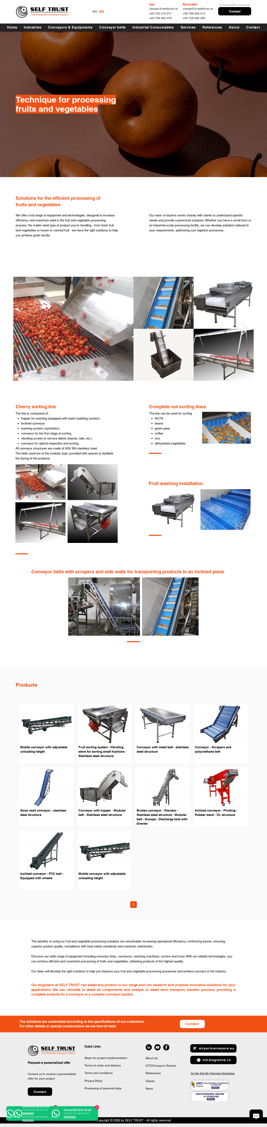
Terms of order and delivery (102, 1065)
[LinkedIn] (149, 1047)
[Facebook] (166, 1047)
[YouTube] (157, 1047)
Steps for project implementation (105, 1058)
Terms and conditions (98, 1073)
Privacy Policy (93, 1080)
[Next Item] (245, 329)
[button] (234, 11)
